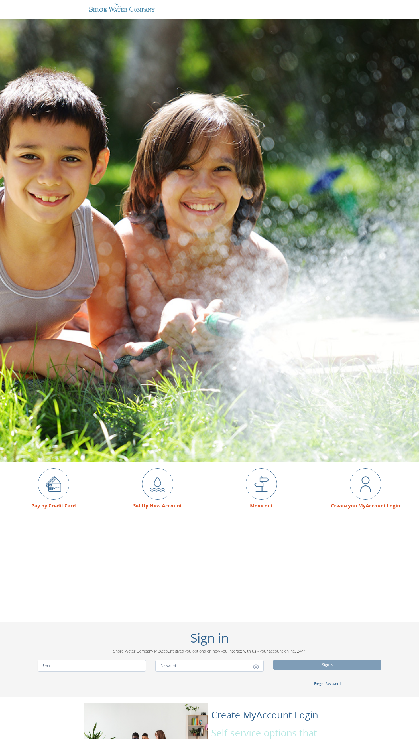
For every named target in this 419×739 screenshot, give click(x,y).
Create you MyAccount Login (365, 505)
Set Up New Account (157, 505)
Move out (261, 505)
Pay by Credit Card (53, 505)
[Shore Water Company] (121, 8)
